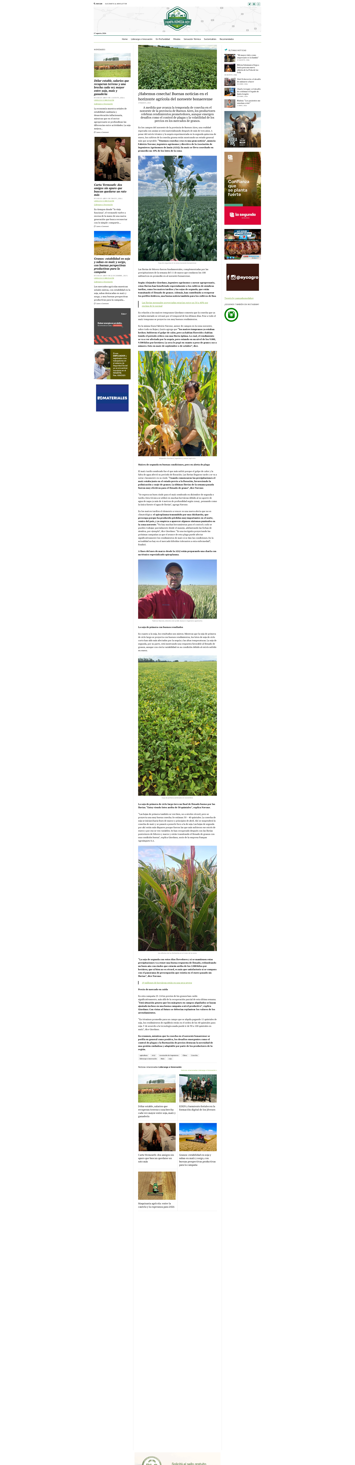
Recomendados (227, 39)
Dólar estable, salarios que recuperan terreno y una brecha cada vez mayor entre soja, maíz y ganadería (111, 87)
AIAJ (153, 1055)
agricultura (144, 1055)
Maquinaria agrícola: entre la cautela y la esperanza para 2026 (156, 1205)
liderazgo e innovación (148, 1059)
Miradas (176, 39)
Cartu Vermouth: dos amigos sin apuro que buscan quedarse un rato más (110, 189)
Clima (185, 1055)
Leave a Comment (102, 132)
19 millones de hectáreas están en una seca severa (167, 982)
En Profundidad (163, 39)
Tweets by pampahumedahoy (239, 298)
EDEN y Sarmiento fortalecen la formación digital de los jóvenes (197, 1108)
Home (125, 39)
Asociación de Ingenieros (168, 1055)
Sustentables (210, 39)
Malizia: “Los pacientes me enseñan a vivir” (248, 101)
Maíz (162, 1059)
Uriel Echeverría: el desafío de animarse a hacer (249, 80)
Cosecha (194, 1055)
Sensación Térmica (192, 39)
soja (170, 1059)
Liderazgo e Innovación (141, 39)
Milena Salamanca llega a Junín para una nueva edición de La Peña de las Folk (248, 69)
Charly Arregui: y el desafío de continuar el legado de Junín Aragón (249, 91)
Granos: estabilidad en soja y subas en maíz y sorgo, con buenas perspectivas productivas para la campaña (112, 265)
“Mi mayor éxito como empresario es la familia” (248, 56)
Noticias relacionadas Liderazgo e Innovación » (199, 1070)
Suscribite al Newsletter (116, 4)
